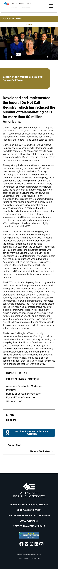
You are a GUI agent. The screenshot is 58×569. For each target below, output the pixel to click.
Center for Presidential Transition (29, 515)
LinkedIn (36, 544)
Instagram (31, 544)
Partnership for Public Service (29, 504)
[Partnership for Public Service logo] (29, 490)
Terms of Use (35, 558)
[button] (29, 433)
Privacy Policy (23, 558)
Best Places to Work (29, 510)
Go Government (29, 520)
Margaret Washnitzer (40, 451)
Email (41, 544)
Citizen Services (15, 18)
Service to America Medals (29, 526)
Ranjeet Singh (14, 445)
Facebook (21, 544)
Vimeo (26, 544)
